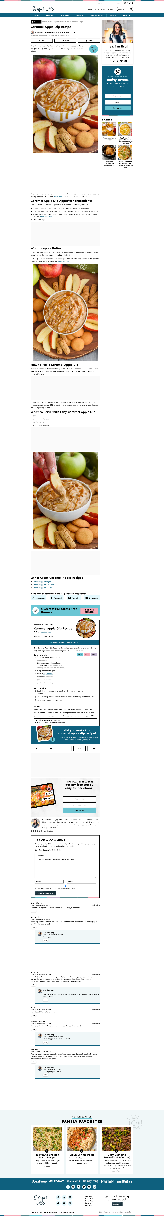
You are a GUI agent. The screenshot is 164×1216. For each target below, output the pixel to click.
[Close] (113, 590)
